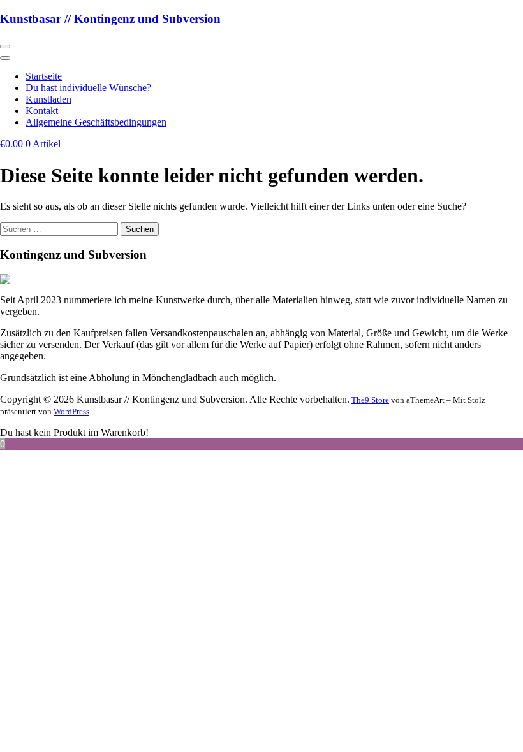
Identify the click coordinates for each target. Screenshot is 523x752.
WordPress (71, 411)
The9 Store (370, 400)
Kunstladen (48, 99)
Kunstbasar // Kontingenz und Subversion (110, 18)
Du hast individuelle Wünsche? (88, 87)
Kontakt (42, 110)
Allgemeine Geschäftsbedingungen (96, 122)
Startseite (44, 76)
